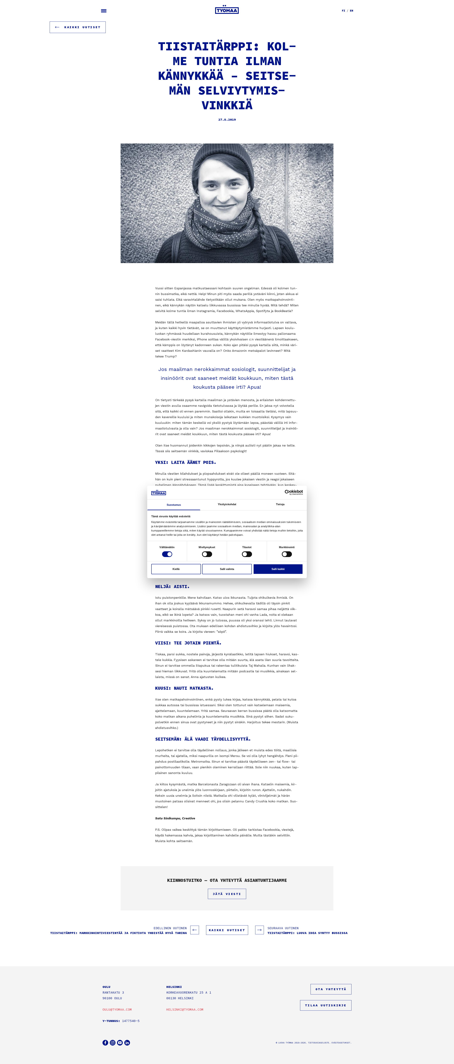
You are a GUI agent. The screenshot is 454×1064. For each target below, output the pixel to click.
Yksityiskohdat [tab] (227, 504)
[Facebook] (105, 1042)
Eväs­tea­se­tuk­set (341, 1042)
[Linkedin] (127, 1042)
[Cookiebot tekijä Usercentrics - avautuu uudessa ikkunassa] (287, 492)
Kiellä (176, 568)
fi (343, 10)
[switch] (207, 554)
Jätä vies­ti (227, 894)
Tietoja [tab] (280, 504)
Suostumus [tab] (174, 504)
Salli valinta (227, 568)
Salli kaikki (278, 568)
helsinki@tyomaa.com (184, 1009)
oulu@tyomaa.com (117, 1009)
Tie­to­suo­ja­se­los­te (318, 1042)
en (351, 10)
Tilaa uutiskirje (326, 1005)
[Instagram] (112, 1042)
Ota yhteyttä (331, 989)
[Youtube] (120, 1042)
